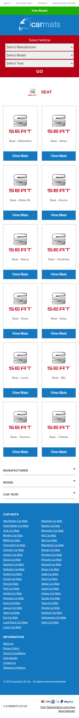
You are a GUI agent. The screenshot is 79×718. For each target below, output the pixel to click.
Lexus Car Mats (12, 627)
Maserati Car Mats (51, 521)
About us (8, 643)
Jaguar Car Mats (12, 608)
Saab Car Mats (49, 574)
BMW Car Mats (11, 540)
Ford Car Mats (11, 588)
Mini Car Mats (49, 540)
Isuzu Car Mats (11, 603)
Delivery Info (24, 3)
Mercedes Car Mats (52, 530)
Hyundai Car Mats (13, 598)
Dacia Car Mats (12, 559)
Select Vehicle (39, 40)
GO (39, 71)
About (7, 3)
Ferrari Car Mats (12, 579)
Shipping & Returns (14, 667)
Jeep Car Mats (11, 612)
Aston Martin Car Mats (15, 525)
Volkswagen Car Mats (53, 617)
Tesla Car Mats (49, 603)
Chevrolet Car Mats (14, 545)
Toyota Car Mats (50, 608)
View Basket (39, 10)
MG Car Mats (48, 535)
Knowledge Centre (64, 3)
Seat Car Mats (49, 579)
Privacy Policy (11, 648)
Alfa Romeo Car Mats (15, 521)
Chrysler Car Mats (13, 550)
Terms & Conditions (14, 653)
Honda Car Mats (12, 593)
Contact (42, 3)
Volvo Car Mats (50, 622)
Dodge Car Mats (12, 574)
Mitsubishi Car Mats (52, 545)
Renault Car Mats (51, 564)
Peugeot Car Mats (51, 554)
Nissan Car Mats (50, 550)
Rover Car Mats (50, 569)
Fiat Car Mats (10, 583)
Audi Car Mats (11, 530)
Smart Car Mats (50, 588)
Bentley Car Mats (13, 535)
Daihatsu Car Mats (13, 569)
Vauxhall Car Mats (51, 612)
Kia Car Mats (10, 617)
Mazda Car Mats (50, 525)
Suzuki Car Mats (50, 598)
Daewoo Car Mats (13, 564)
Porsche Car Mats (51, 559)
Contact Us (9, 663)
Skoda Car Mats (50, 583)
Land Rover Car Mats (15, 622)
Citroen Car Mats (13, 554)
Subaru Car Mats (51, 593)
